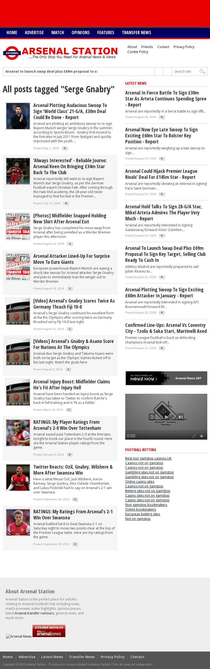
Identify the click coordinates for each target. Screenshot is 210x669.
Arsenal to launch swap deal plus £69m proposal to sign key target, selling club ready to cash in (88, 71)
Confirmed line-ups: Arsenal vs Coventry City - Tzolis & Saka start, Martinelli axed (166, 328)
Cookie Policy (137, 51)
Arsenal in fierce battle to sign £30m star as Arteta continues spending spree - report (165, 99)
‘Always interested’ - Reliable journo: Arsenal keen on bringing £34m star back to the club (70, 166)
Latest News (52, 657)
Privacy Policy (184, 47)
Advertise (34, 32)
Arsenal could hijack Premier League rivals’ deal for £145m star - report (161, 174)
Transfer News (136, 32)
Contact (163, 47)
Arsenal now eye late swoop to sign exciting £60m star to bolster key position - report (161, 135)
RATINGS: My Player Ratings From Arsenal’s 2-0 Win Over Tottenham (67, 425)
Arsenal (180, 378)
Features (105, 32)
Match (57, 32)
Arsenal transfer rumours (34, 613)
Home (12, 32)
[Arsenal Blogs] (49, 636)
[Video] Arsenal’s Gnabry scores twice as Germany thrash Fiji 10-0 (74, 304)
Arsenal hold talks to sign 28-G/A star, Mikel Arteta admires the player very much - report (163, 212)
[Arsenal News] (18, 636)
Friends (147, 47)
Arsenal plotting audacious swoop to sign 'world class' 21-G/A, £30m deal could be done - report (70, 111)
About (132, 47)
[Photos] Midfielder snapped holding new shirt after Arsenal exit (69, 218)
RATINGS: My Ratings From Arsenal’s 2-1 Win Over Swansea (73, 514)
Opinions (81, 32)
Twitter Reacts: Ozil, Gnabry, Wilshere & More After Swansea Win (73, 470)
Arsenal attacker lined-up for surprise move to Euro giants (71, 259)
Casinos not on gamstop (144, 463)
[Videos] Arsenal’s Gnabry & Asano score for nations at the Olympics (73, 344)
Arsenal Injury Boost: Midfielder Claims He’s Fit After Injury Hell (71, 384)
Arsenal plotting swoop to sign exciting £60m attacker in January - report (164, 292)
